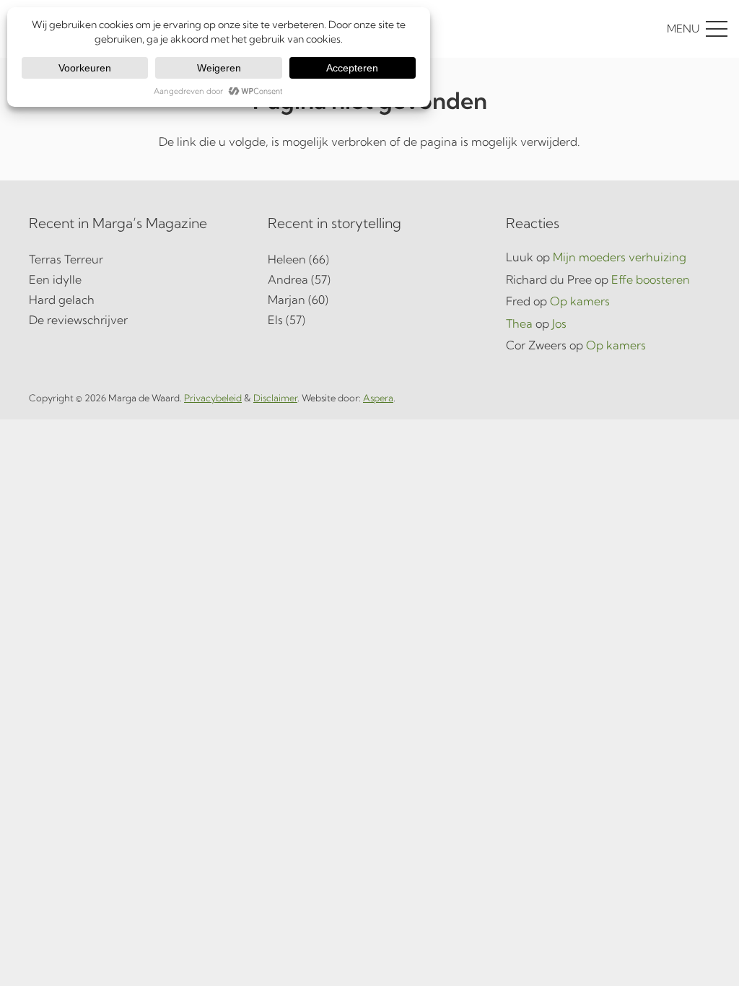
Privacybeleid (213, 397)
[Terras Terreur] (131, 259)
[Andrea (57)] (370, 279)
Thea (519, 323)
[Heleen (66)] (370, 259)
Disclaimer (275, 397)
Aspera (378, 397)
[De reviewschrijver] (131, 320)
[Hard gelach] (131, 299)
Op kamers (580, 301)
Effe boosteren (650, 279)
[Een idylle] (131, 279)
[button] (630, 29)
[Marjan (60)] (370, 299)
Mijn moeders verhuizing (619, 257)
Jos (559, 323)
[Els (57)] (370, 320)
